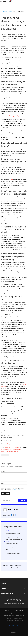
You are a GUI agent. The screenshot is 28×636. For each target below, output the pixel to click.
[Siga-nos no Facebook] (14, 600)
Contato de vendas (9, 620)
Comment (3, 471)
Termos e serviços (19, 610)
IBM (12, 179)
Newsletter (19, 618)
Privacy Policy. (17, 489)
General (20, 565)
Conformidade (17, 613)
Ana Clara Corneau (13, 509)
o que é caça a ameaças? (10, 444)
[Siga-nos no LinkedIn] (8, 600)
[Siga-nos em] (11, 600)
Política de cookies (20, 615)
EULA (12, 610)
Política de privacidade (9, 615)
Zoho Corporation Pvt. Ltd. (11, 631)
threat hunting (5, 455)
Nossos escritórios (19, 620)
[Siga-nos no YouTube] (20, 600)
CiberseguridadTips (14, 116)
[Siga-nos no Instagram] (17, 600)
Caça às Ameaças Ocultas (12, 447)
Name (2, 483)
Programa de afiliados (11, 618)
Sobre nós (7, 610)
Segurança (9, 613)
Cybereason (4, 100)
